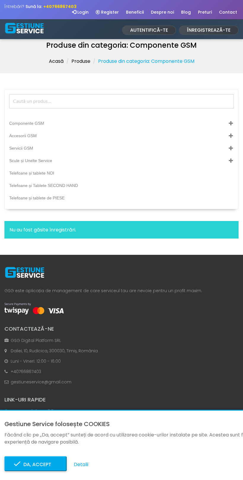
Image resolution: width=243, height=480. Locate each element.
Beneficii (135, 12)
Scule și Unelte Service (30, 160)
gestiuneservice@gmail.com (41, 382)
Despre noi (162, 12)
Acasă (56, 61)
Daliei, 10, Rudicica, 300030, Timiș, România (54, 351)
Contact (228, 12)
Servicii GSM (21, 148)
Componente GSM (26, 123)
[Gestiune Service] (24, 28)
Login (82, 12)
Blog (186, 12)
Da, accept (35, 464)
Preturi (205, 12)
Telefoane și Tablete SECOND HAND (43, 185)
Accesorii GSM (23, 135)
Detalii (81, 464)
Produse (80, 61)
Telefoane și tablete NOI (31, 173)
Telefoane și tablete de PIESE (37, 198)
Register (109, 12)
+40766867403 (26, 372)
